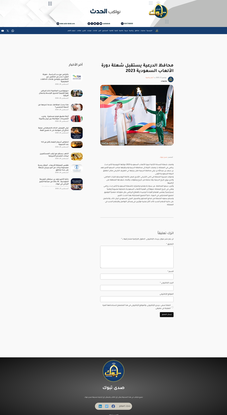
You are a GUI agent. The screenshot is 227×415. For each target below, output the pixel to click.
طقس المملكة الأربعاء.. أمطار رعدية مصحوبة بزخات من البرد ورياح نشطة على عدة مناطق (53, 167)
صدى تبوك (163, 157)
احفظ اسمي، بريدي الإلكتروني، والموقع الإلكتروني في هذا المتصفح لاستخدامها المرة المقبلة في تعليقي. (137, 307)
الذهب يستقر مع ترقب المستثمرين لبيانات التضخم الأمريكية (54, 155)
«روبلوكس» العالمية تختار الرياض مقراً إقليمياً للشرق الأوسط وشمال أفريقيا (54, 93)
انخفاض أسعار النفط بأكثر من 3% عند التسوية (55, 143)
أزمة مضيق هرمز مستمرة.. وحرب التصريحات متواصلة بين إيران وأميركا (54, 118)
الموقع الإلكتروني (167, 294)
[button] (113, 406)
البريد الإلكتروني (167, 283)
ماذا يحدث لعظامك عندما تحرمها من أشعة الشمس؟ (53, 106)
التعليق (170, 244)
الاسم (171, 272)
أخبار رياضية (150, 78)
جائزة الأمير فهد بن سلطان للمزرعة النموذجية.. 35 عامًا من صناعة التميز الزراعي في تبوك (54, 182)
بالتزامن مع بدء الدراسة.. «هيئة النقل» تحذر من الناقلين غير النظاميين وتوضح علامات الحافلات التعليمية (54, 78)
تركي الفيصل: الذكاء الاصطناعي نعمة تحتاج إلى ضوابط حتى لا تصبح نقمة (53, 129)
